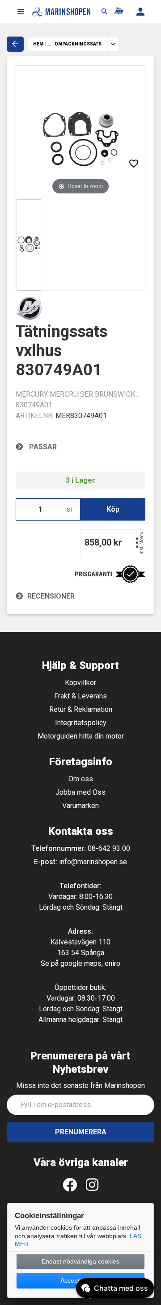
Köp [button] (112, 509)
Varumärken (80, 805)
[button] (20, 11)
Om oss (80, 779)
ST (70, 509)
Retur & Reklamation (80, 709)
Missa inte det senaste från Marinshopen (80, 1085)
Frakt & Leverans (80, 696)
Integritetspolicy (80, 722)
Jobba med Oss (80, 792)
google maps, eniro (90, 963)
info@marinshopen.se (93, 862)
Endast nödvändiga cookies (80, 1261)
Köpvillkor (80, 682)
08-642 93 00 (109, 848)
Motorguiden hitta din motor (81, 736)
